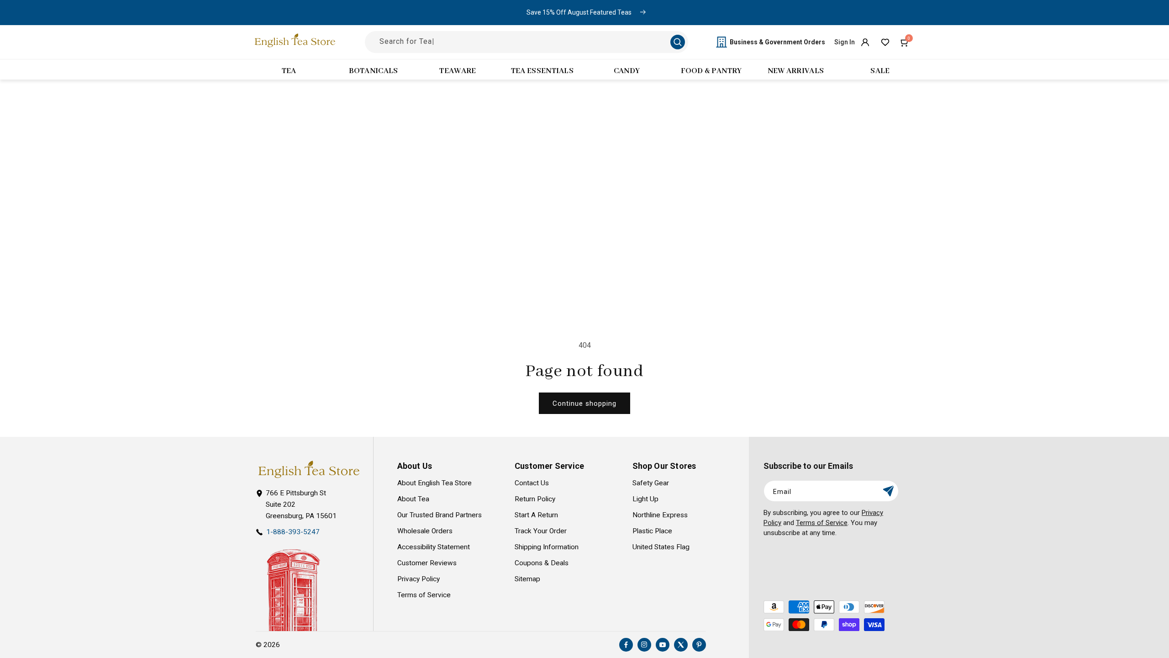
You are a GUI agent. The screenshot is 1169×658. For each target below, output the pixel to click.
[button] (905, 42)
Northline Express (660, 515)
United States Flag (661, 547)
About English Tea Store (434, 483)
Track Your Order (541, 531)
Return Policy (535, 499)
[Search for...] (677, 42)
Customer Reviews (427, 563)
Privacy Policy (418, 579)
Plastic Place (652, 531)
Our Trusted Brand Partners (439, 515)
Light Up (645, 499)
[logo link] (309, 469)
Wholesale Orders (425, 531)
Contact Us (532, 483)
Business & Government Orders (777, 42)
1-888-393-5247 (293, 532)
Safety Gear (650, 483)
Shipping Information (547, 547)
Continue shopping (584, 403)
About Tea (413, 499)
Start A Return (536, 515)
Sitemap (527, 579)
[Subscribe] (888, 491)
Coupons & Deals (542, 563)
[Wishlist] (885, 42)
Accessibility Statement (433, 547)
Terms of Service (424, 595)
